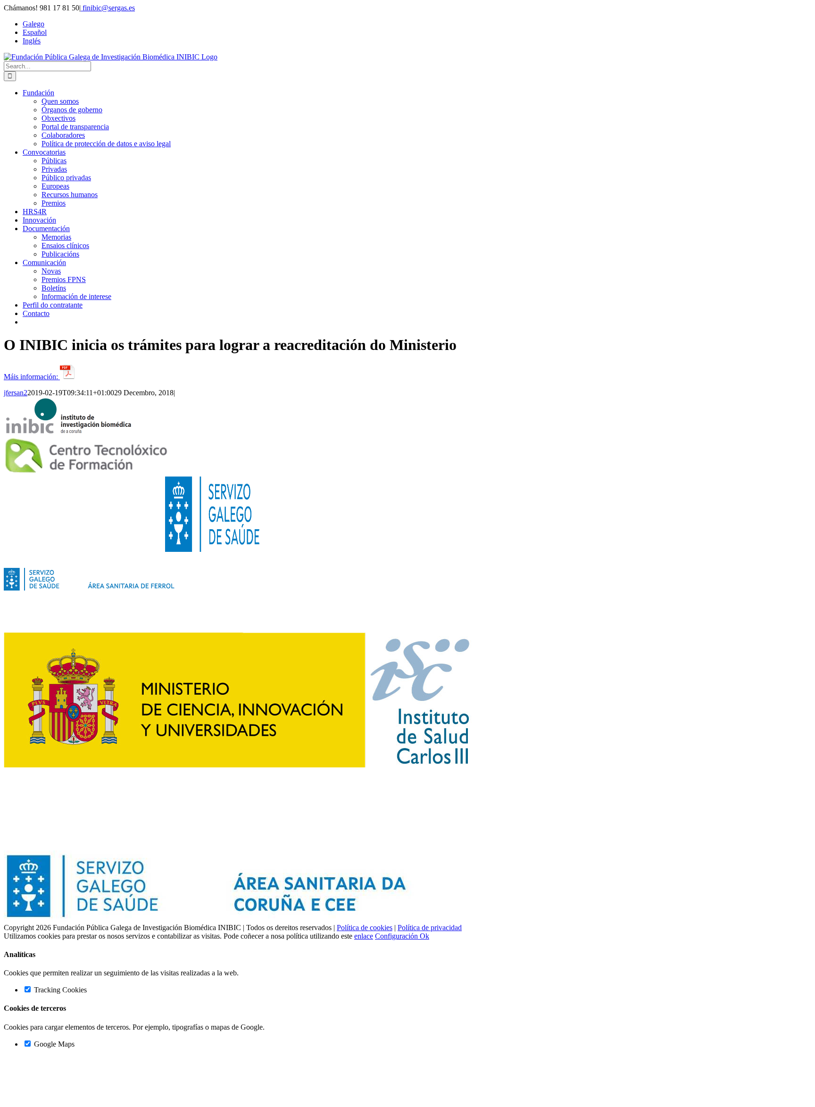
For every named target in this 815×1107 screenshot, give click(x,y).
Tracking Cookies (59, 990)
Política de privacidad (430, 928)
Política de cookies (364, 928)
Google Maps (53, 1044)
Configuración (397, 936)
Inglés (32, 41)
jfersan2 (15, 393)
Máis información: (32, 377)
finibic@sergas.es (108, 8)
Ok (424, 936)
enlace (363, 936)
